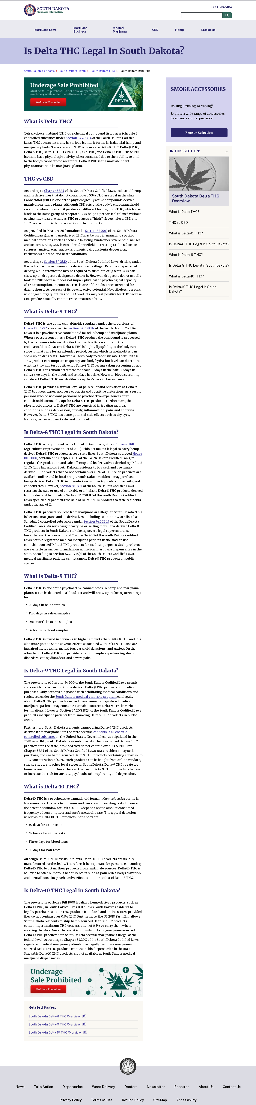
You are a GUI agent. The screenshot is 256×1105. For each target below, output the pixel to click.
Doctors (130, 1087)
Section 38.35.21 (71, 486)
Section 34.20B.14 (78, 138)
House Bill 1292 (35, 328)
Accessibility (186, 1100)
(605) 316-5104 (221, 7)
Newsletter (156, 1087)
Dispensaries (72, 1087)
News (20, 1087)
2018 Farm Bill (123, 444)
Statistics (208, 30)
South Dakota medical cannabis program (85, 696)
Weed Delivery (103, 1087)
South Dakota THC (103, 71)
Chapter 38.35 (54, 191)
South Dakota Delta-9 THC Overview (54, 1024)
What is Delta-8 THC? (186, 233)
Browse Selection (199, 133)
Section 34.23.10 (55, 261)
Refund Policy (133, 1100)
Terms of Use (101, 1100)
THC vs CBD (178, 223)
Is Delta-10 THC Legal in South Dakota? (192, 289)
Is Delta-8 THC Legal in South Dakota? (199, 244)
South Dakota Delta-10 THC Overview (54, 1032)
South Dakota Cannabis (39, 71)
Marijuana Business (80, 29)
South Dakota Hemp (72, 71)
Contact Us (232, 1087)
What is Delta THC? (184, 212)
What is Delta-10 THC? (186, 276)
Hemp (179, 30)
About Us (206, 1087)
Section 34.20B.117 (81, 328)
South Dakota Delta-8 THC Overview (54, 1016)
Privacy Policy (71, 1100)
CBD (155, 30)
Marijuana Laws (45, 30)
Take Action (43, 1087)
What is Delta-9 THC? (186, 255)
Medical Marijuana (120, 29)
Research (181, 1087)
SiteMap (160, 1100)
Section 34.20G (96, 231)
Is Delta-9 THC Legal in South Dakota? (199, 265)
